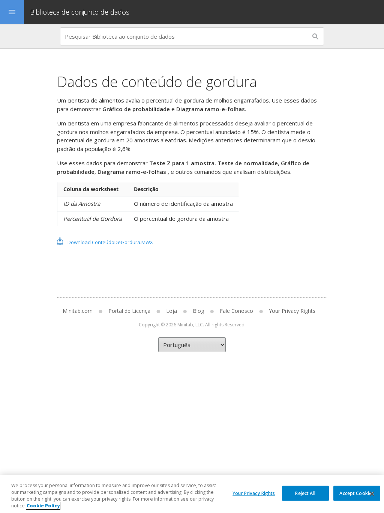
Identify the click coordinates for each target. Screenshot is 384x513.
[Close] (372, 494)
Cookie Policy (43, 505)
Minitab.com (78, 310)
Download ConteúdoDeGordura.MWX (110, 242)
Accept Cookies (356, 493)
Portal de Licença (129, 310)
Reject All (305, 493)
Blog (198, 310)
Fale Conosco (236, 310)
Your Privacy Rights (253, 493)
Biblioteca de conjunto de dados (80, 12)
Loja (171, 310)
